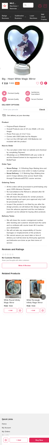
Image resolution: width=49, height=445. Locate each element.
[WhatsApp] (41, 83)
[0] (45, 6)
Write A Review (24, 265)
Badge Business (5, 17)
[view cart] (45, 6)
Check (42, 109)
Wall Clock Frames (44, 16)
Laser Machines (33, 17)
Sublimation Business (19, 17)
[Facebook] (45, 83)
